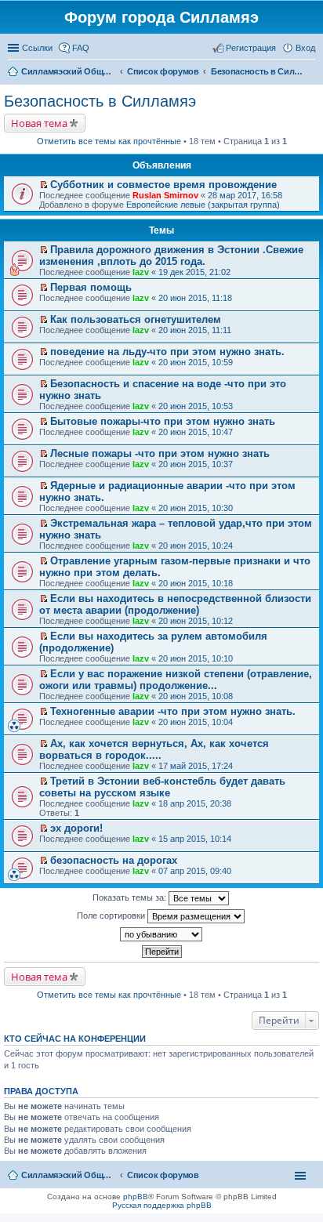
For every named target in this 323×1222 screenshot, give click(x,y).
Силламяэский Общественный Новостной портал (68, 1175)
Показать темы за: (131, 897)
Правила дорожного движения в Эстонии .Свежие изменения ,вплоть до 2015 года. (171, 255)
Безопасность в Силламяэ (100, 101)
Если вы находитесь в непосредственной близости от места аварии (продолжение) (175, 604)
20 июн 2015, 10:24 (195, 545)
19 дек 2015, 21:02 (194, 272)
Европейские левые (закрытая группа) (203, 204)
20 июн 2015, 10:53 (195, 406)
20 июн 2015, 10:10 (195, 658)
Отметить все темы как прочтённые (109, 141)
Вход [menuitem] (305, 48)
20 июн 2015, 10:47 (195, 432)
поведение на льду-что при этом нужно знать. (167, 351)
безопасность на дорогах (113, 860)
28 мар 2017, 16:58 (245, 195)
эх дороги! (76, 828)
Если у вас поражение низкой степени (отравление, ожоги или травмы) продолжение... (175, 679)
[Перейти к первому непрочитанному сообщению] (43, 185)
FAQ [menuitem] (80, 48)
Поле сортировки (112, 915)
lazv (140, 272)
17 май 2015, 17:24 (195, 766)
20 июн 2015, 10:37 (195, 464)
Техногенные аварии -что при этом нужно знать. (173, 711)
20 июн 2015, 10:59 (195, 362)
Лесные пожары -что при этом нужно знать (160, 453)
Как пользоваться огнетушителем (135, 319)
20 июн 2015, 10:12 (195, 621)
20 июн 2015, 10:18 (195, 583)
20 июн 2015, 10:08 (195, 696)
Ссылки (37, 48)
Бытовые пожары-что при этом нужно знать (162, 421)
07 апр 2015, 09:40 (194, 871)
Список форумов (163, 1175)
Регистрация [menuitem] (251, 48)
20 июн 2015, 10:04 (195, 722)
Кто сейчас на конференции (75, 1038)
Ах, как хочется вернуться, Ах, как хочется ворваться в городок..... (154, 749)
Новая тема (39, 123)
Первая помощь (91, 287)
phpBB (135, 1196)
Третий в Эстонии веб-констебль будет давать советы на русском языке (162, 787)
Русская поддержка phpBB (162, 1205)
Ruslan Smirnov (165, 195)
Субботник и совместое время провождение (163, 184)
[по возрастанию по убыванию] (161, 934)
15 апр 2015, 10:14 (194, 838)
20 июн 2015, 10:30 (195, 508)
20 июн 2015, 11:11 (194, 330)
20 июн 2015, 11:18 (195, 298)
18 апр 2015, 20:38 (194, 803)
